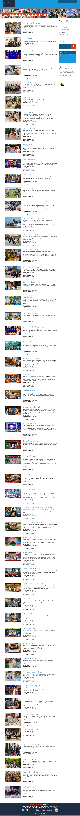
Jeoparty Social (28, 51)
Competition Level (63, 27)
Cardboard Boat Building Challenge (35, 218)
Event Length (61, 37)
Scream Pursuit (28, 374)
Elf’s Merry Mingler (29, 456)
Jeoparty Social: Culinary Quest (33, 327)
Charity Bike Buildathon (30, 66)
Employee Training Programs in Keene (48, 806)
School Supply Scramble (31, 82)
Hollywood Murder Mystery (32, 282)
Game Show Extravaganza (31, 686)
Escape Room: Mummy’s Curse (33, 584)
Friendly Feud (27, 145)
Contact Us (41, 807)
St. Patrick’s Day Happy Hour (32, 522)
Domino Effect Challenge (31, 23)
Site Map (54, 807)
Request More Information (65, 46)
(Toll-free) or (64, 0)
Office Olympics (28, 613)
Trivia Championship (29, 628)
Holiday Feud (27, 552)
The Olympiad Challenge (31, 234)
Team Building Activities (15, 7)
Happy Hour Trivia (29, 643)
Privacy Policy (48, 807)
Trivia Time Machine (29, 160)
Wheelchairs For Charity (31, 267)
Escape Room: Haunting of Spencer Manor (37, 507)
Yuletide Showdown (29, 475)
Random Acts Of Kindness (32, 744)
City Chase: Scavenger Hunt (32, 672)
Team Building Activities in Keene (30, 806)
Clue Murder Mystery (30, 658)
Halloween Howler (29, 342)
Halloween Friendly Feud (31, 407)
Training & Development (28, 7)
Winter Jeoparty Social (30, 423)
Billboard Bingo (28, 175)
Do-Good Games (28, 787)
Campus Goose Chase (30, 772)
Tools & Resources (40, 7)
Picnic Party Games (29, 759)
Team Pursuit (27, 38)
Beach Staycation (28, 297)
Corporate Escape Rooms (31, 714)
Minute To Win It (28, 112)
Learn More (62, 60)
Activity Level (61, 23)
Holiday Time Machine (30, 441)
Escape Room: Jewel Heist (31, 569)
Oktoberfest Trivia (29, 391)
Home (6, 7)
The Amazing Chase (29, 128)
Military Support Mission (31, 729)
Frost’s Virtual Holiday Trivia (32, 490)
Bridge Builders (28, 97)
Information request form (36, 804)
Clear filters (61, 41)
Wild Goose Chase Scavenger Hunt (35, 202)
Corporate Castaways (30, 188)
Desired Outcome (62, 32)
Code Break (27, 699)
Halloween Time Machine (31, 358)
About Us (48, 7)
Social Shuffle (27, 598)
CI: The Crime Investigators (32, 249)
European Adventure (30, 313)
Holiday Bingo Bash (29, 537)
